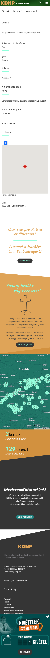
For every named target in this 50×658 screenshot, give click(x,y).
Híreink (6, 602)
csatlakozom (25, 260)
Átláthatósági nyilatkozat (13, 614)
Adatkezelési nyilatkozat (13, 611)
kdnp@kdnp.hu (15, 572)
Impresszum (9, 608)
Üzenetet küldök (25, 517)
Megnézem (25, 652)
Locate (5, 143)
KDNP (25, 546)
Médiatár (7, 605)
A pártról (7, 599)
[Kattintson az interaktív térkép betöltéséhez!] (25, 391)
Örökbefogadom (25, 344)
